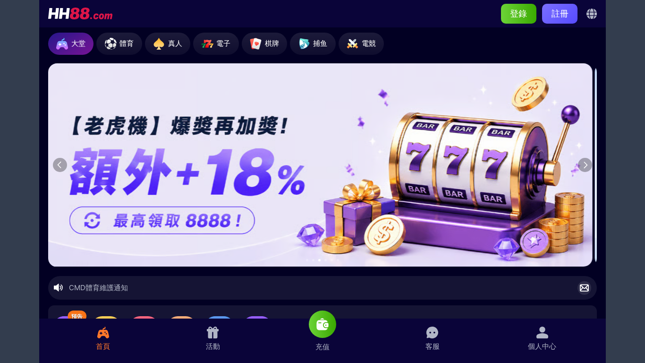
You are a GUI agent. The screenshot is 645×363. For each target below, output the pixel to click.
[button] (307, 260)
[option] (321, 165)
